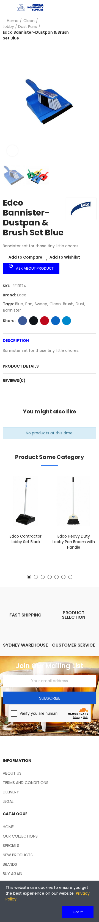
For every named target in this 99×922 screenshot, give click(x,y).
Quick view (34, 504)
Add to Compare (25, 257)
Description (16, 340)
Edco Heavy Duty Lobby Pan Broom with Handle (74, 541)
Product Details (21, 366)
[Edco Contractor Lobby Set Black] (25, 501)
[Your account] (93, 7)
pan (28, 304)
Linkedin (55, 320)
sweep (41, 304)
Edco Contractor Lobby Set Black (26, 538)
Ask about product (31, 267)
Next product (92, 29)
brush (68, 304)
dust (80, 304)
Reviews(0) (14, 380)
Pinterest (44, 320)
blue (19, 304)
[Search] (84, 7)
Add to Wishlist (65, 257)
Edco (21, 295)
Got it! (78, 912)
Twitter (33, 320)
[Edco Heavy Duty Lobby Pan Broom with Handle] (73, 501)
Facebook (22, 320)
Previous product (78, 29)
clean (55, 304)
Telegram (66, 320)
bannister (12, 310)
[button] (8, 102)
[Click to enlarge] (12, 150)
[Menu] (5, 7)
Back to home (85, 29)
